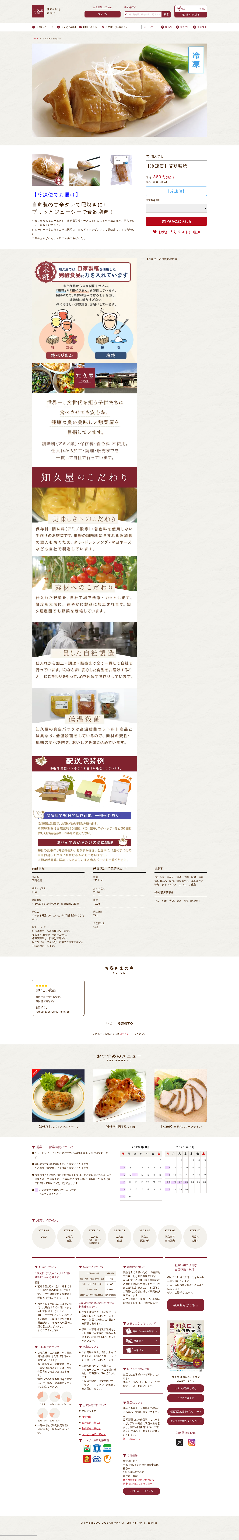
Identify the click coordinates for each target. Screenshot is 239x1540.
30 (123, 1196)
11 (136, 1174)
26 (141, 1189)
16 (124, 1182)
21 (154, 1182)
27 (147, 1189)
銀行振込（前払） (91, 1422)
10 (130, 1174)
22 (159, 1182)
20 (147, 1182)
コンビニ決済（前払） (94, 1434)
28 (153, 1189)
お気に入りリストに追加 (179, 232)
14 (154, 1174)
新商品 (168, 27)
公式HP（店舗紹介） (116, 27)
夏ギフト (202, 27)
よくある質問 (68, 27)
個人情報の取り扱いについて (139, 1479)
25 (135, 1189)
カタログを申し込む (186, 1388)
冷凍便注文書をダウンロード (186, 1421)
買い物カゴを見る (191, 14)
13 (148, 1174)
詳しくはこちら (131, 1438)
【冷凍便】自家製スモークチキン (181, 1126)
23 (123, 1189)
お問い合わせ (90, 27)
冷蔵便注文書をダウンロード (186, 1411)
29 (159, 1189)
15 (160, 1174)
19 (142, 1182)
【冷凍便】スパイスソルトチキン (58, 1126)
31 (130, 1196)
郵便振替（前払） (91, 1428)
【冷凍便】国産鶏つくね (119, 1126)
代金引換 (87, 1416)
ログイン (102, 14)
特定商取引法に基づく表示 (137, 1483)
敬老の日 (185, 27)
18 (136, 1182)
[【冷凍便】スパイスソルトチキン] (58, 1095)
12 (142, 1174)
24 (129, 1189)
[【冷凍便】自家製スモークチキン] (180, 1095)
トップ (35, 38)
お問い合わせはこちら (141, 1491)
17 (130, 1182)
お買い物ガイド (44, 27)
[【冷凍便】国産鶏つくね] (119, 1095)
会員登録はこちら (102, 7)
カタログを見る (185, 1398)
